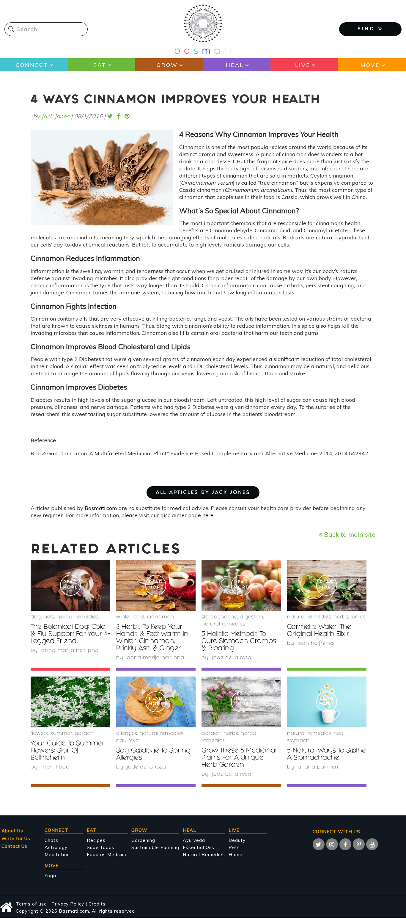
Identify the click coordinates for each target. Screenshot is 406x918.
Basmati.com (101, 508)
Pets (49, 617)
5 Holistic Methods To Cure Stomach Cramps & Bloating (239, 642)
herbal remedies (78, 617)
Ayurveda (194, 840)
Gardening (143, 840)
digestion (251, 617)
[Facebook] (345, 844)
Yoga (50, 875)
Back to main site (348, 534)
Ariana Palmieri (318, 767)
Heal (235, 65)
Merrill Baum (58, 767)
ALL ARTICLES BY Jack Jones (203, 493)
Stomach (298, 741)
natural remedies (224, 624)
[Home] (203, 28)
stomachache (219, 617)
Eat (99, 65)
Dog (36, 617)
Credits (97, 904)
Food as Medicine (107, 854)
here (207, 515)
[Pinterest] (359, 844)
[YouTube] (372, 844)
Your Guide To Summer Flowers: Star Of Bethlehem (68, 751)
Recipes (96, 840)
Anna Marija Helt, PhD (70, 650)
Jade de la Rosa (231, 658)
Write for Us (15, 838)
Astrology (56, 847)
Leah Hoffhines (316, 643)
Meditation (57, 854)
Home (236, 854)
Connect (32, 65)
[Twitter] (319, 844)
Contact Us (14, 846)
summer (61, 733)
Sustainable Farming (155, 847)
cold (138, 617)
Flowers (39, 733)
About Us (12, 831)
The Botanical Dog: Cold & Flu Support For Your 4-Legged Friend (70, 634)
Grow (167, 65)
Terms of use (31, 904)
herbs (340, 617)
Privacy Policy (67, 904)
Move (370, 65)
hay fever (128, 741)
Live (302, 65)
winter (123, 617)
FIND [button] (368, 29)
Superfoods (100, 847)
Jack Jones (55, 116)
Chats (51, 840)
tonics (358, 617)
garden (84, 733)
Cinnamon (160, 617)
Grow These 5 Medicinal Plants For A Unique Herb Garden (239, 758)
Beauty (237, 840)
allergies (126, 733)
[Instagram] (332, 844)
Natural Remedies (204, 854)
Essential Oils (198, 847)
